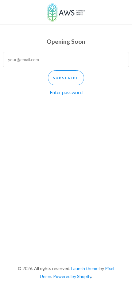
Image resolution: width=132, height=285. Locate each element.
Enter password (66, 92)
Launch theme (85, 268)
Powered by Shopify (72, 276)
